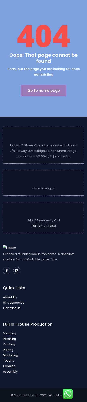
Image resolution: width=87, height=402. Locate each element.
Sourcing (9, 333)
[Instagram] (16, 270)
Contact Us (11, 308)
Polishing (9, 339)
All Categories (13, 302)
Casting (9, 344)
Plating (8, 350)
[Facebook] (6, 270)
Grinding (9, 366)
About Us (10, 297)
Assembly (10, 371)
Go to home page (43, 90)
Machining (10, 355)
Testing (8, 360)
